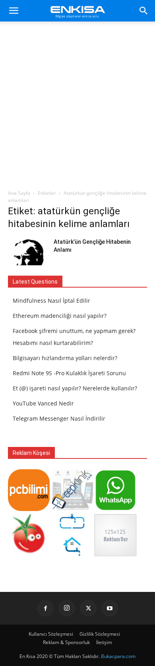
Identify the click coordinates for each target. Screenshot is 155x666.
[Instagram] (67, 608)
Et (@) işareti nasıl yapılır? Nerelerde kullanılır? (75, 388)
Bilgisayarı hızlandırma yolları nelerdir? (65, 358)
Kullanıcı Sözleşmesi (51, 634)
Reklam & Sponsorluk (66, 642)
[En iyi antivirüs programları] (29, 509)
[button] (13, 11)
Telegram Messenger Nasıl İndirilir (59, 418)
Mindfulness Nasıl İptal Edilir (51, 300)
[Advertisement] (77, 107)
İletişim (104, 642)
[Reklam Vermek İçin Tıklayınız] (115, 554)
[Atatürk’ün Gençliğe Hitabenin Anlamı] (28, 251)
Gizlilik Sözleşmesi (99, 634)
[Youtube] (110, 608)
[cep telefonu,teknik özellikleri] (72, 509)
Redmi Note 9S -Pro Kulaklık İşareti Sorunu (69, 373)
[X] (88, 608)
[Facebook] (45, 608)
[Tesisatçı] (72, 554)
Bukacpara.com (118, 656)
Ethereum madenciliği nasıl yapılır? (60, 315)
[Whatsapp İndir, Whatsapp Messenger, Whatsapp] (115, 509)
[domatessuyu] (29, 554)
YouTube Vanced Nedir (43, 403)
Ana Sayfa (19, 193)
